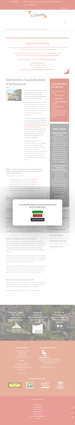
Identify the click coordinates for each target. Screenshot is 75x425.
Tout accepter (37, 212)
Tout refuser (37, 216)
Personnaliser (37, 219)
